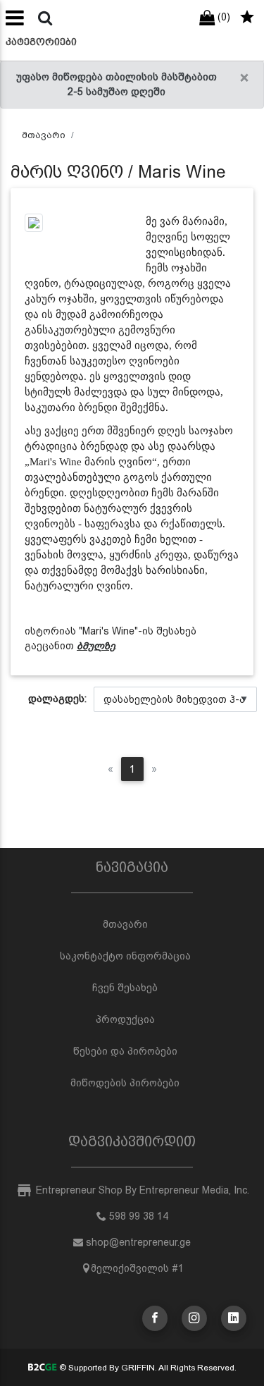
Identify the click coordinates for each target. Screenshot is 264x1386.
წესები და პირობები (125, 1051)
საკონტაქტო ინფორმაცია (125, 956)
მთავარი (43, 135)
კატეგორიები (41, 41)
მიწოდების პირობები (125, 1082)
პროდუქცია (125, 1019)
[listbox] (175, 699)
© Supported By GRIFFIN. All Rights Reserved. (147, 1368)
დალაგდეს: (57, 698)
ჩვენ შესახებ (125, 987)
